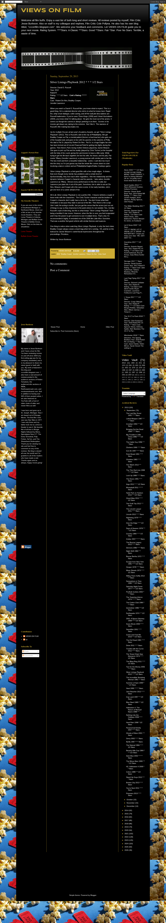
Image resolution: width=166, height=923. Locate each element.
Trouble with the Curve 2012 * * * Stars (135, 650)
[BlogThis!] (91, 251)
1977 (129, 377)
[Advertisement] (32, 111)
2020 (127, 830)
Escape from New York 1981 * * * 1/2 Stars (135, 563)
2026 (127, 850)
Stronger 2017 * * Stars (133, 261)
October (130, 800)
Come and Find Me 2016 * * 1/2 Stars (133, 636)
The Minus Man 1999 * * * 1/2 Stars (135, 762)
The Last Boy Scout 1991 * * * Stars (133, 414)
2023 (127, 840)
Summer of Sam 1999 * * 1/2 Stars (135, 684)
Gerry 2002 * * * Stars (134, 738)
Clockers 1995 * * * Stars (135, 447)
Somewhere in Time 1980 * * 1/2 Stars (133, 582)
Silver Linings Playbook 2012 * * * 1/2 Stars (135, 673)
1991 (136, 365)
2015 (127, 814)
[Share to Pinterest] (98, 251)
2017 (127, 820)
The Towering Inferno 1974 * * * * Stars (134, 598)
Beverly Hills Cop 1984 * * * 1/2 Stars (135, 752)
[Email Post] (84, 251)
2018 (127, 824)
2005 (128, 382)
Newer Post (55, 327)
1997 (133, 372)
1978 (133, 368)
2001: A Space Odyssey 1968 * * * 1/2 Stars (135, 620)
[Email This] (88, 251)
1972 (141, 375)
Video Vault (102, 254)
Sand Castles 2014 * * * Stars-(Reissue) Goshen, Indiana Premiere (133, 187)
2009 (139, 382)
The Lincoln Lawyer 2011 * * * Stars (133, 510)
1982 (141, 377)
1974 (123, 365)
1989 (143, 370)
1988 (136, 370)
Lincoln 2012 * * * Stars (135, 514)
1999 (143, 365)
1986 (123, 370)
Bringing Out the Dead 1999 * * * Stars (134, 430)
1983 (123, 379)
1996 (141, 379)
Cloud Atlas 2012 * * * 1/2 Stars (134, 499)
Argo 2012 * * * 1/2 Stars (135, 484)
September (131, 410)
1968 (136, 375)
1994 (135, 379)
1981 (130, 365)
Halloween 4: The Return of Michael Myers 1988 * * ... (134, 710)
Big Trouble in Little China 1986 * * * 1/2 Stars (134, 437)
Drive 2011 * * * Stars (134, 645)
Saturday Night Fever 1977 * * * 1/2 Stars (134, 588)
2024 (127, 844)
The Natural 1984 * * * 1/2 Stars (134, 746)
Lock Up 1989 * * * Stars (135, 475)
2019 (127, 827)
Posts (26, 651)
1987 (130, 370)
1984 (133, 363)
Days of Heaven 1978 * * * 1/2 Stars (135, 529)
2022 (127, 837)
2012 (58, 254)
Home (21, 41)
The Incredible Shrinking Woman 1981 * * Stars (135, 679)
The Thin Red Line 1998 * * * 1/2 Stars (135, 471)
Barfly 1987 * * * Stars (134, 742)
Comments (28, 655)
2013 (127, 407)
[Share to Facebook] (95, 251)
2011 (140, 363)
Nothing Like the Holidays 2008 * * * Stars (134, 717)
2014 (127, 810)
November (131, 803)
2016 (127, 817)
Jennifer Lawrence (79, 254)
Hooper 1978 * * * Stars (135, 567)
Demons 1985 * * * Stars (135, 548)
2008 (134, 382)
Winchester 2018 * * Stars (134, 335)
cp (26, 639)
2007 (130, 375)
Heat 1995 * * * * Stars (134, 688)
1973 (123, 377)
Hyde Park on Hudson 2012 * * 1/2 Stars (134, 494)
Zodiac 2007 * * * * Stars (135, 539)
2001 (123, 375)
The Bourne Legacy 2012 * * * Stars (133, 543)
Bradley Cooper (66, 254)
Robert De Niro (92, 254)
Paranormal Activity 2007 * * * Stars (133, 729)
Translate (140, 396)
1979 (140, 368)
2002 (126, 368)
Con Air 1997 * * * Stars (135, 451)
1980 (135, 377)
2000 (123, 382)
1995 (126, 372)
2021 (127, 834)
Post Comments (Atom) (70, 331)
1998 (140, 372)
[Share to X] (93, 251)
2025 (127, 847)
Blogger (93, 895)
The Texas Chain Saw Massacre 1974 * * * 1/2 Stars (134, 656)
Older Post (110, 327)
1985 (129, 379)
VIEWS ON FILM (51, 10)
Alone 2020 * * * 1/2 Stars (134, 170)
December (131, 806)
